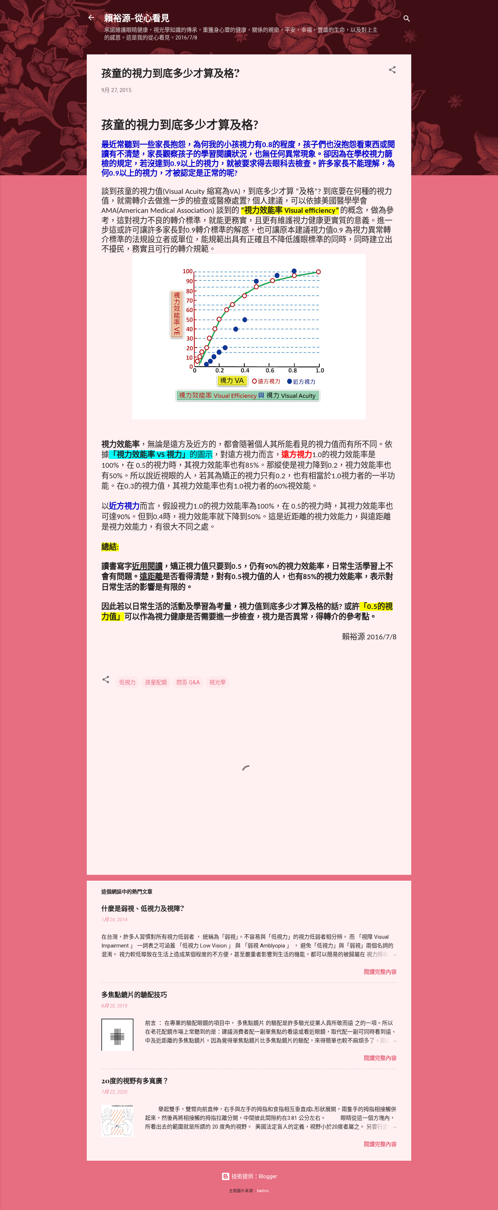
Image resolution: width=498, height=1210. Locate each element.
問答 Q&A (188, 682)
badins (263, 1190)
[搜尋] (406, 20)
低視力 (127, 682)
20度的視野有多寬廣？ (135, 1080)
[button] (392, 71)
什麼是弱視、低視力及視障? (142, 908)
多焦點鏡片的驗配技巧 (134, 994)
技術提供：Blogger (253, 1176)
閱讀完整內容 (380, 972)
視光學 (217, 682)
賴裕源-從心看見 (137, 17)
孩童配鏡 (156, 682)
